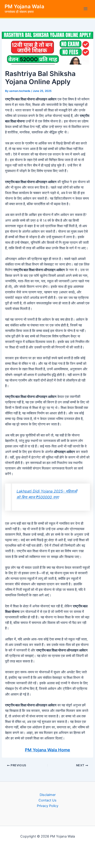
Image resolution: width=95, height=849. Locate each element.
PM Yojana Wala (24, 6)
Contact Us (47, 800)
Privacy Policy (47, 806)
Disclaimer (48, 795)
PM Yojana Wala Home (47, 749)
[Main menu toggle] (85, 9)
